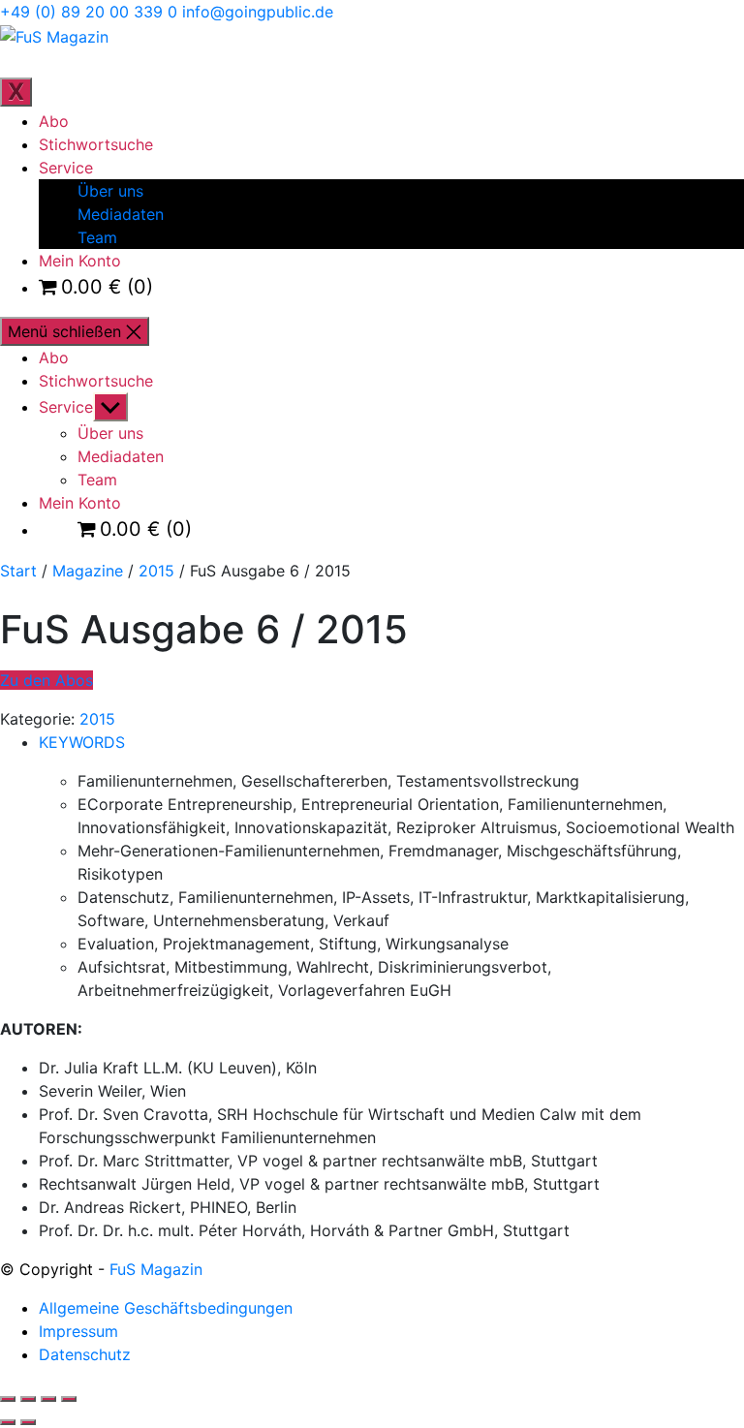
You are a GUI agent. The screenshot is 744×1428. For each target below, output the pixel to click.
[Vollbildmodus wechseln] (28, 1399)
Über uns (110, 191)
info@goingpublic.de (257, 11)
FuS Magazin (155, 1269)
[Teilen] (48, 1399)
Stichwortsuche (96, 144)
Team (97, 237)
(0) (107, 286)
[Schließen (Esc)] (69, 1399)
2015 (156, 570)
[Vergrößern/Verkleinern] (8, 1399)
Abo (54, 121)
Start (18, 570)
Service (66, 167)
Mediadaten (121, 214)
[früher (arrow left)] (8, 1422)
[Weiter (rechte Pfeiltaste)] (28, 1422)
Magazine (87, 570)
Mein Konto (80, 260)
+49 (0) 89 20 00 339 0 (88, 11)
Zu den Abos (46, 680)
